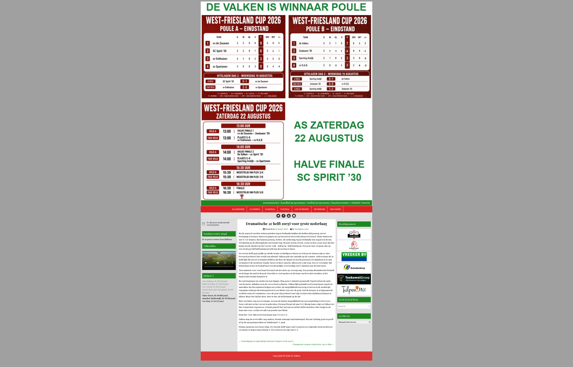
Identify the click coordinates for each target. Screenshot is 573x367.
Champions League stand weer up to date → (313, 344)
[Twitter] (278, 216)
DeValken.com (301, 229)
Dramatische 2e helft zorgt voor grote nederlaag (286, 223)
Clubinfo (254, 209)
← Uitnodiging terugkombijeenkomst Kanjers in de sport (266, 341)
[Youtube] (289, 216)
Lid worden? (302, 209)
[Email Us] (294, 216)
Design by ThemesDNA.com (286, 363)
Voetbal (285, 209)
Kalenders (238, 209)
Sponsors (319, 209)
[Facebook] (283, 216)
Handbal (270, 209)
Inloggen (335, 209)
